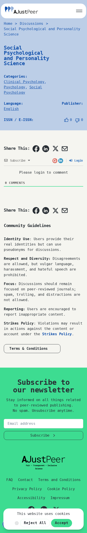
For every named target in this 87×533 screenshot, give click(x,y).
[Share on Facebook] (35, 148)
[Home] (21, 10)
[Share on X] (55, 148)
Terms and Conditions (59, 480)
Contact (25, 480)
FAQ (9, 480)
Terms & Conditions (28, 348)
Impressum (60, 498)
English (11, 109)
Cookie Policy (61, 489)
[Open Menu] (79, 10)
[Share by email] (64, 148)
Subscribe (40, 435)
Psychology (14, 87)
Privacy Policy (27, 489)
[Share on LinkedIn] (45, 148)
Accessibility (31, 498)
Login (78, 160)
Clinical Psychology (24, 82)
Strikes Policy (57, 334)
